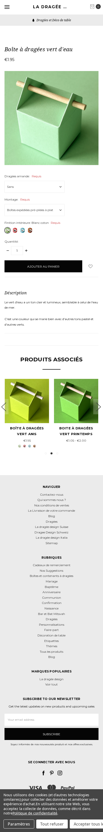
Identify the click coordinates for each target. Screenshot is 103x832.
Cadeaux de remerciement (51, 565)
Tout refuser (52, 824)
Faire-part (51, 630)
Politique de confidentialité (35, 813)
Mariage (52, 581)
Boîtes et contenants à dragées (51, 576)
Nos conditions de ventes (51, 505)
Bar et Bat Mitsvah (51, 614)
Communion (51, 597)
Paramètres (19, 824)
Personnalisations (51, 624)
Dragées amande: (22, 176)
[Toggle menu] (7, 7)
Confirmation (52, 603)
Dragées (52, 521)
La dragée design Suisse (51, 527)
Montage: (17, 199)
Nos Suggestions (51, 570)
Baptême (51, 587)
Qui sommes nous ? (51, 500)
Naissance (51, 608)
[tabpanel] (27, 414)
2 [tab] (51, 453)
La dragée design (52, 679)
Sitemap (52, 543)
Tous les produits (51, 651)
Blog (51, 516)
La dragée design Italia (52, 537)
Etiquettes (51, 641)
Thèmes (51, 646)
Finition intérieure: (32, 223)
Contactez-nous (51, 494)
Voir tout (51, 684)
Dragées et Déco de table (53, 20)
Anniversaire (51, 592)
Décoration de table (52, 635)
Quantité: (11, 241)
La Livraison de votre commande (51, 510)
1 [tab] (46, 453)
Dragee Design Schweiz (51, 532)
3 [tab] (57, 453)
